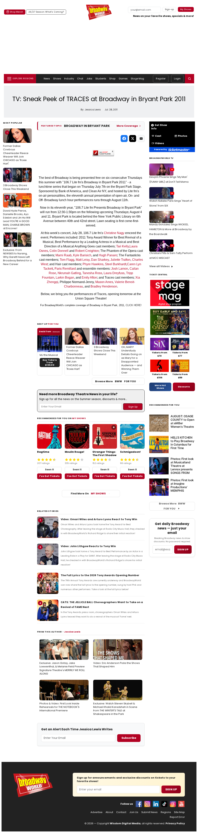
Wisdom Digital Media (125, 823)
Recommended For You (164, 405)
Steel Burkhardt (115, 264)
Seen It (49, 469)
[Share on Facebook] (124, 138)
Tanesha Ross (92, 273)
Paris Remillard (65, 268)
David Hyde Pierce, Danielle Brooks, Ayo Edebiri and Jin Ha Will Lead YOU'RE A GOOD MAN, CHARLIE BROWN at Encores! (16, 212)
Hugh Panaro (108, 255)
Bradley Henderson (103, 286)
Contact (121, 812)
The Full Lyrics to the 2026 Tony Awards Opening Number (100, 575)
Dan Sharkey (100, 259)
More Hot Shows (160, 387)
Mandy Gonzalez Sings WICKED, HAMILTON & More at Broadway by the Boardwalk (170, 229)
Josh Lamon (119, 268)
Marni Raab (63, 255)
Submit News (149, 812)
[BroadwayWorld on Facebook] (138, 803)
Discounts (184, 386)
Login (177, 78)
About (109, 812)
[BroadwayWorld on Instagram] (147, 803)
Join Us (133, 812)
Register (161, 78)
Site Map (179, 812)
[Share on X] (132, 138)
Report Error (177, 817)
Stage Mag (137, 78)
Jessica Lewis (72, 631)
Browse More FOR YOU (115, 381)
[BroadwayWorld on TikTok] (164, 803)
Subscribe (128, 738)
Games (123, 78)
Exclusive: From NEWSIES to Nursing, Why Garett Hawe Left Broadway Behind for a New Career (17, 250)
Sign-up (169, 9)
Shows (57, 78)
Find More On (88, 493)
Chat (80, 78)
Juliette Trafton (120, 259)
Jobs (89, 78)
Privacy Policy (175, 823)
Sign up (183, 549)
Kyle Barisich (82, 255)
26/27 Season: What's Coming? (46, 11)
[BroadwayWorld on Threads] (172, 803)
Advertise (96, 812)
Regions (166, 812)
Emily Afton (89, 277)
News (47, 78)
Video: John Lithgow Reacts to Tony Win (88, 546)
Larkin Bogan (65, 277)
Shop (112, 78)
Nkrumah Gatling (69, 273)
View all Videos (159, 266)
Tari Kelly (122, 246)
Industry (69, 78)
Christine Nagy (114, 233)
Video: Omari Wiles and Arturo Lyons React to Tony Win (99, 519)
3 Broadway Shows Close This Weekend (16, 180)
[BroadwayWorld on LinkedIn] (155, 803)
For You (53, 323)
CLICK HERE (133, 305)
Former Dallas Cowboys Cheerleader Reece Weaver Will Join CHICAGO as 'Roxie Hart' (15, 148)
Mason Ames (104, 282)
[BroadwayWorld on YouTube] (181, 803)
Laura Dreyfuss (114, 273)
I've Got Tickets (49, 476)
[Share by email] (141, 138)
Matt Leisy (83, 259)
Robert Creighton (87, 250)
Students (100, 78)
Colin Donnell (59, 250)
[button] (189, 78)
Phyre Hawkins (93, 264)
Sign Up (171, 789)
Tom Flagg (67, 259)
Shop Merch (16, 11)
